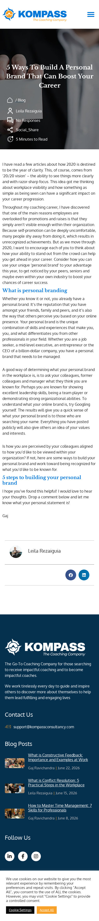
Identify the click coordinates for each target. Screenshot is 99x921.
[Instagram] (36, 856)
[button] (91, 14)
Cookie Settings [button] (20, 910)
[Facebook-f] (23, 856)
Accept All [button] (47, 910)
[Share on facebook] (70, 575)
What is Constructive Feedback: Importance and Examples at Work (58, 757)
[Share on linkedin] (84, 575)
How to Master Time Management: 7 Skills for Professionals (60, 807)
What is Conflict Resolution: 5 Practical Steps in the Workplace (56, 782)
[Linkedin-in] (9, 856)
